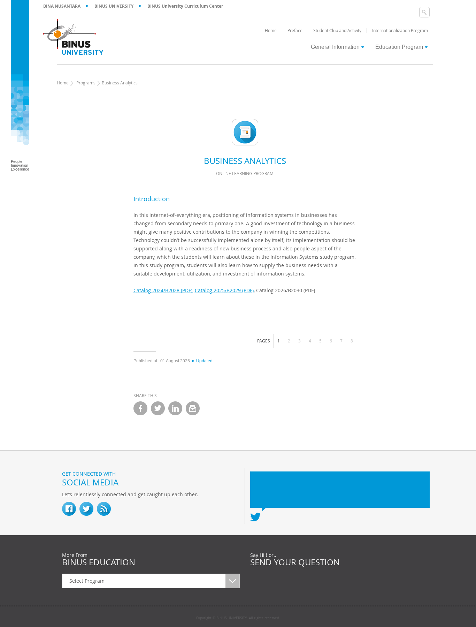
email (193, 408)
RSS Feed (104, 509)
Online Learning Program (245, 173)
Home (63, 82)
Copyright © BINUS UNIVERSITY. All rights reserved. (238, 618)
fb (69, 509)
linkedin (175, 408)
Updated (204, 360)
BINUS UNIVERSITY (113, 6)
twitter (158, 408)
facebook (140, 408)
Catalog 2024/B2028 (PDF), (163, 290)
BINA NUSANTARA (61, 6)
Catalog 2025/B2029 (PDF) (224, 290)
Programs (85, 82)
